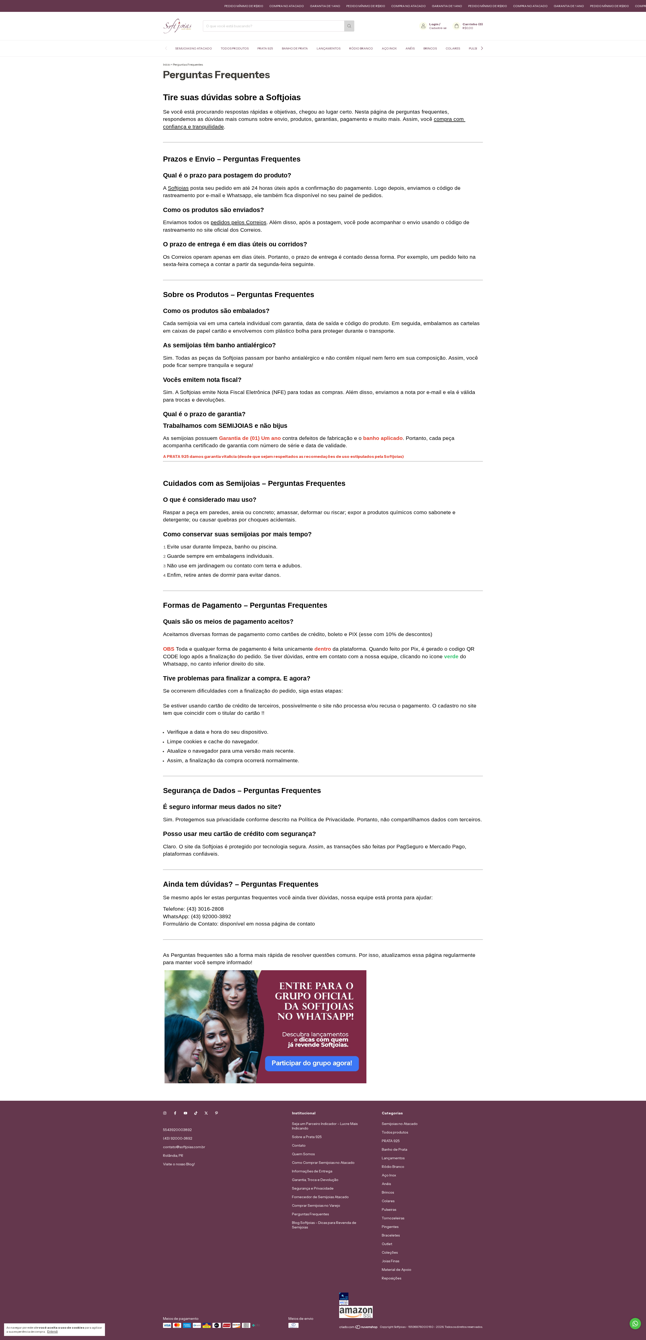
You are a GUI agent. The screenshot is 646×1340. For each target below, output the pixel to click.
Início (166, 64)
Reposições (391, 1278)
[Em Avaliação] (411, 1299)
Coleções (390, 1252)
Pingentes (390, 1226)
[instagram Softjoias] (165, 1113)
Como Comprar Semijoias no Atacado (323, 1162)
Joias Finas (390, 1261)
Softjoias (178, 188)
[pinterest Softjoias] (216, 1113)
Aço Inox (389, 48)
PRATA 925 (265, 48)
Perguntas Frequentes (310, 1214)
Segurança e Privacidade (313, 1188)
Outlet (387, 1244)
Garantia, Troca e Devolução (315, 1179)
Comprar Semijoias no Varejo (316, 1205)
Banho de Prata (295, 48)
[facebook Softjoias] (175, 1113)
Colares (453, 48)
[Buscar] (349, 26)
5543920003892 (177, 1129)
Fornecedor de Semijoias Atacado (320, 1197)
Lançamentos (328, 48)
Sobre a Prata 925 (307, 1137)
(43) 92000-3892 (177, 1138)
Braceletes (391, 1235)
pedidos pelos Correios (238, 222)
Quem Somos (303, 1154)
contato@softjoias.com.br (184, 1147)
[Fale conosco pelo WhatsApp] (635, 1323)
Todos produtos (235, 48)
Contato (299, 1145)
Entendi (52, 1331)
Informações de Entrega (312, 1171)
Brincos (430, 48)
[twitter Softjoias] (206, 1113)
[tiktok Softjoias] (196, 1113)
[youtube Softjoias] (185, 1113)
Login (434, 24)
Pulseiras (389, 1209)
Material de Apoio (396, 1269)
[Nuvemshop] (358, 1328)
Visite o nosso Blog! (179, 1164)
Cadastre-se (437, 28)
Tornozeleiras (393, 1218)
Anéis (410, 48)
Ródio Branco (361, 48)
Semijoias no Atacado (193, 48)
